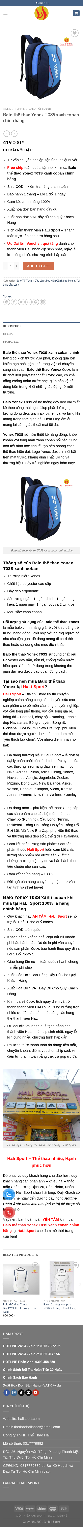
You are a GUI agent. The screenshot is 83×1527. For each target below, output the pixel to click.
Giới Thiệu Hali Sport (30, 1515)
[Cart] (76, 13)
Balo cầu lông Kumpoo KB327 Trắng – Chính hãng (60, 1306)
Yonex (7, 296)
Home (7, 108)
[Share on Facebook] (14, 302)
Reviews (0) (11, 342)
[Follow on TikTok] (21, 1392)
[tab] (41, 326)
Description (12, 326)
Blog (51, 1515)
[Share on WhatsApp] (6, 302)
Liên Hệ (62, 1515)
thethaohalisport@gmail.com (37, 1427)
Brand (8, 334)
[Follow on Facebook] (6, 1392)
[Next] (80, 1292)
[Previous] (3, 1292)
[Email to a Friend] (28, 302)
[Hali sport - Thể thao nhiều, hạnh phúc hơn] (41, 13)
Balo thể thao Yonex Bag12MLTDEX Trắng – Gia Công (19, 1308)
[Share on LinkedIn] (43, 302)
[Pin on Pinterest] (35, 302)
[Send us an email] (28, 1392)
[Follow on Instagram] (14, 1392)
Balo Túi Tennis (40, 108)
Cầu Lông (40, 280)
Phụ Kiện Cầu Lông (56, 280)
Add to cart (38, 266)
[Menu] (5, 13)
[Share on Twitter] (21, 302)
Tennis (20, 108)
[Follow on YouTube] (35, 1392)
